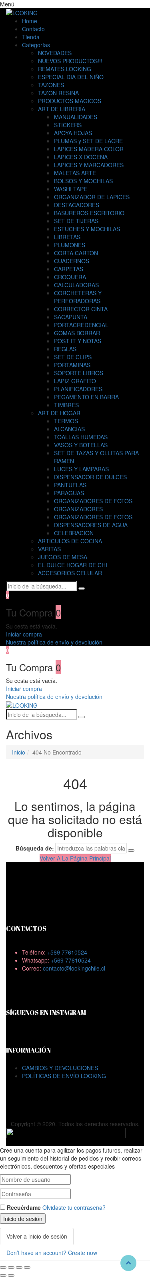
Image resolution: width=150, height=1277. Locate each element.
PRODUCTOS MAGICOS (69, 101)
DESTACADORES (76, 205)
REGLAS (65, 349)
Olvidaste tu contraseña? (74, 1207)
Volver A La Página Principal (75, 858)
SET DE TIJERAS (76, 221)
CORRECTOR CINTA (81, 309)
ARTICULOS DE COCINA (70, 541)
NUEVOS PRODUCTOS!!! (70, 61)
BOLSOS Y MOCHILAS (83, 181)
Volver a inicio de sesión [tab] (36, 1236)
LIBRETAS (67, 237)
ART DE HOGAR (59, 413)
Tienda (31, 37)
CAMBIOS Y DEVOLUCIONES (60, 1068)
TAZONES (51, 85)
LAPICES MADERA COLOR (89, 149)
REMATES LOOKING (64, 69)
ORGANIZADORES (78, 509)
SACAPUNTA (70, 317)
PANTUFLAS (70, 485)
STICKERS (68, 125)
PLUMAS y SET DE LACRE (88, 141)
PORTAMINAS (72, 365)
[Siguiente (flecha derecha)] (11, 1275)
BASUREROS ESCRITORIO (89, 213)
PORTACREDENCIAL (81, 325)
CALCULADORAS (76, 285)
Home (29, 21)
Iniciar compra (24, 634)
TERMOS (66, 421)
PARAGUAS (69, 493)
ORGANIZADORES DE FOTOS (93, 501)
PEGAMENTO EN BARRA (86, 397)
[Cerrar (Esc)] (3, 1267)
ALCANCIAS (69, 429)
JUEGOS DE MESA (62, 557)
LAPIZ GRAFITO (75, 381)
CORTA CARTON (76, 253)
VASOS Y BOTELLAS (81, 445)
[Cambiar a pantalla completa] (19, 1267)
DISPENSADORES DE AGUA (91, 525)
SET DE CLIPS (73, 357)
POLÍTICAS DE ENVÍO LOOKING (64, 1076)
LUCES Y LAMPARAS (81, 469)
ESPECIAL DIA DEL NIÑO (71, 77)
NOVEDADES (55, 53)
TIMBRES (66, 405)
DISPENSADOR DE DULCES (90, 477)
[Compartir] (11, 1267)
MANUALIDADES (75, 117)
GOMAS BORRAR (77, 333)
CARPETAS (68, 269)
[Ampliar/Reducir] (27, 1267)
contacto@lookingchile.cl (74, 968)
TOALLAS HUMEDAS (81, 437)
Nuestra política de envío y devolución (54, 642)
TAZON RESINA (58, 93)
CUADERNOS (71, 261)
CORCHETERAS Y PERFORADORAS (78, 297)
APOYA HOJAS (73, 133)
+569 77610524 (67, 952)
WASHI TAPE (70, 189)
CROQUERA (70, 277)
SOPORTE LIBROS (78, 373)
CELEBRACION (74, 533)
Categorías (36, 45)
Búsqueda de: (35, 848)
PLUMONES (69, 245)
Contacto (33, 29)
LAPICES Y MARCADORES (89, 165)
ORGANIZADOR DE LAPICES (92, 197)
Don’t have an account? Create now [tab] (51, 1253)
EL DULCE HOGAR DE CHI (72, 565)
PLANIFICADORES (78, 389)
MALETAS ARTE (75, 173)
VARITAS (49, 549)
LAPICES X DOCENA (81, 157)
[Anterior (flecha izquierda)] (3, 1275)
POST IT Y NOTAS (77, 341)
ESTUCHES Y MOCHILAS (87, 229)
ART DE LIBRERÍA (61, 109)
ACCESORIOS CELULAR (70, 573)
